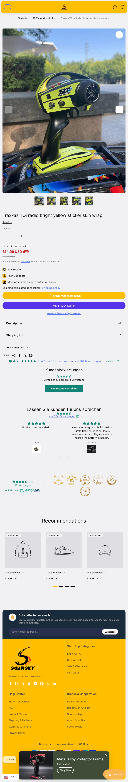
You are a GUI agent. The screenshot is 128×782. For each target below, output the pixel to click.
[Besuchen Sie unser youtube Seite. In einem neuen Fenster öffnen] (35, 683)
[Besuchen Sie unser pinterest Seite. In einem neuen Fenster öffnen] (42, 683)
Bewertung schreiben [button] (64, 388)
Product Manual (18, 714)
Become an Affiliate (78, 707)
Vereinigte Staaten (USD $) (71, 744)
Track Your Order (19, 701)
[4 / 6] (76, 201)
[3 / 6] (64, 201)
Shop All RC (74, 653)
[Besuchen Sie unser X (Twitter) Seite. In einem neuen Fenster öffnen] (23, 683)
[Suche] (114, 6)
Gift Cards (73, 672)
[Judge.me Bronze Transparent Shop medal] (85, 480)
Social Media (74, 726)
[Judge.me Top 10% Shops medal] (112, 480)
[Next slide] (119, 109)
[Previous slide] (8, 109)
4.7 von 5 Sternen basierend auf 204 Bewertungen (71, 361)
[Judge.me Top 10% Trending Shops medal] (85, 491)
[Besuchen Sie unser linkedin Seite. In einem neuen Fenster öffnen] (54, 683)
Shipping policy (51, 287)
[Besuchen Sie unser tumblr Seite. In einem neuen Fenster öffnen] (48, 683)
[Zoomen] (119, 35)
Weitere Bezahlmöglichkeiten (64, 313)
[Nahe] (106, 755)
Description (14, 323)
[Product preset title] (23, 550)
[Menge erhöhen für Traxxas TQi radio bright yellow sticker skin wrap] (21, 236)
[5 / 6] (89, 201)
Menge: (6, 228)
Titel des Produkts (14, 572)
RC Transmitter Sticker (44, 18)
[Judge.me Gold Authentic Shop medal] (59, 480)
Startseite (23, 18)
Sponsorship (74, 714)
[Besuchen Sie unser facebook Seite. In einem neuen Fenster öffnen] (10, 683)
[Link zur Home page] (23, 658)
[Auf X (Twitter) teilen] (25, 355)
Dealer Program (76, 701)
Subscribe (110, 631)
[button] (61, 457)
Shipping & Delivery (20, 720)
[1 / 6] (39, 201)
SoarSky (7, 222)
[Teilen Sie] (14, 355)
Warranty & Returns (20, 726)
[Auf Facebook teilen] (19, 355)
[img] (64, 413)
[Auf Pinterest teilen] (31, 355)
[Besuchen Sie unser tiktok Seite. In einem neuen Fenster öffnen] (29, 683)
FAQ (11, 707)
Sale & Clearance (77, 666)
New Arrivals (74, 660)
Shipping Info (15, 335)
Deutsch (43, 744)
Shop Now (65, 770)
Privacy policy (17, 732)
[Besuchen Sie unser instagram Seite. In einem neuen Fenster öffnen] (17, 683)
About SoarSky (76, 720)
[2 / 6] (52, 201)
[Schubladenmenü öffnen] (7, 6)
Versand (25, 261)
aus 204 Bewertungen (62, 416)
